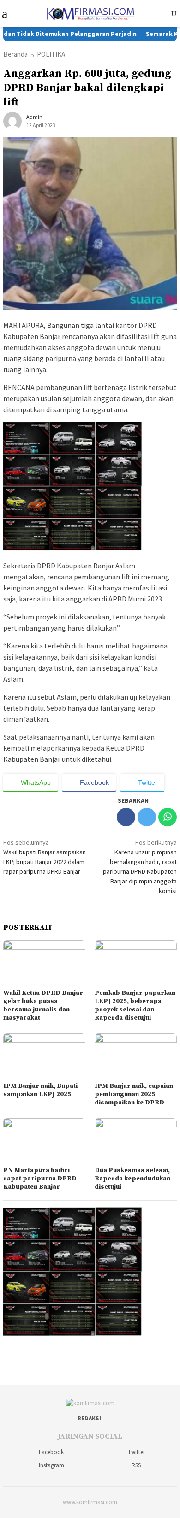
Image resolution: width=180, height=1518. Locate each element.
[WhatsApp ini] (167, 817)
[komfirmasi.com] (90, 12)
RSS (136, 1465)
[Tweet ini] (147, 817)
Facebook (51, 1452)
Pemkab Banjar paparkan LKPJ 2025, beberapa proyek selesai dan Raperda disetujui (135, 1005)
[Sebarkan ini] (126, 817)
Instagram (51, 1465)
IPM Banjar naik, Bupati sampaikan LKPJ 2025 (40, 1090)
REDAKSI (89, 1418)
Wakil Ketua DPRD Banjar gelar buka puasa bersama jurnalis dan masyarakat (43, 1005)
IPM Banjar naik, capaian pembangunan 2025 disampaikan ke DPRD (134, 1094)
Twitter (136, 1452)
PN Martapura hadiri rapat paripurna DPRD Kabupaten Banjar (40, 1178)
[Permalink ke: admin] (12, 121)
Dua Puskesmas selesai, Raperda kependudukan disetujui (132, 1178)
